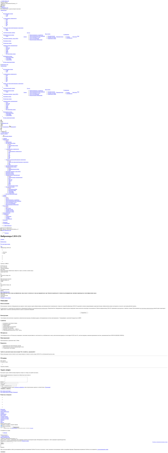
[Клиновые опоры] (13, 39)
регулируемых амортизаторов (146, 308)
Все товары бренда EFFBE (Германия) (9, 392)
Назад (7, 140)
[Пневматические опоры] (13, 33)
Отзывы (2, 297)
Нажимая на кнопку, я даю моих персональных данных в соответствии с (26, 387)
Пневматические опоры (13, 169)
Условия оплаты (4, 416)
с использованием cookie (102, 449)
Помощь (2, 420)
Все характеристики (5, 291)
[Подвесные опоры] (13, 42)
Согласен (3, 451)
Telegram (7, 233)
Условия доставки (5, 417)
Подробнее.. (84, 312)
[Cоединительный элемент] (13, 31)
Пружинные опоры (12, 189)
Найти (2, 443)
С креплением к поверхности (15, 151)
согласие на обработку (19, 387)
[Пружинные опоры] (13, 55)
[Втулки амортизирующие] (13, 61)
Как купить (8, 208)
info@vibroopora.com (6, 230)
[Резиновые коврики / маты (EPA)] (13, 37)
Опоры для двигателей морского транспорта (18, 162)
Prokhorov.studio (25, 440)
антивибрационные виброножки (40, 308)
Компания (3, 409)
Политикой (47, 387)
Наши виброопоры (5, 411)
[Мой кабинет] (1, 120)
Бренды (2, 422)
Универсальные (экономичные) (15, 177)
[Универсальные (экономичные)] (13, 44)
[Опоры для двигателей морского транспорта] (13, 26)
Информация (3, 414)
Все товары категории (5, 391)
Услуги (7, 198)
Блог (2, 421)
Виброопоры (9, 142)
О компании (8, 216)
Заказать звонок (4, 133)
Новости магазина (6, 426)
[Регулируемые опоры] (13, 12)
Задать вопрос (7, 297)
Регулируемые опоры (13, 145)
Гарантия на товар (5, 418)
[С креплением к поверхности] (13, 17)
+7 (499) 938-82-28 (5, 1)
